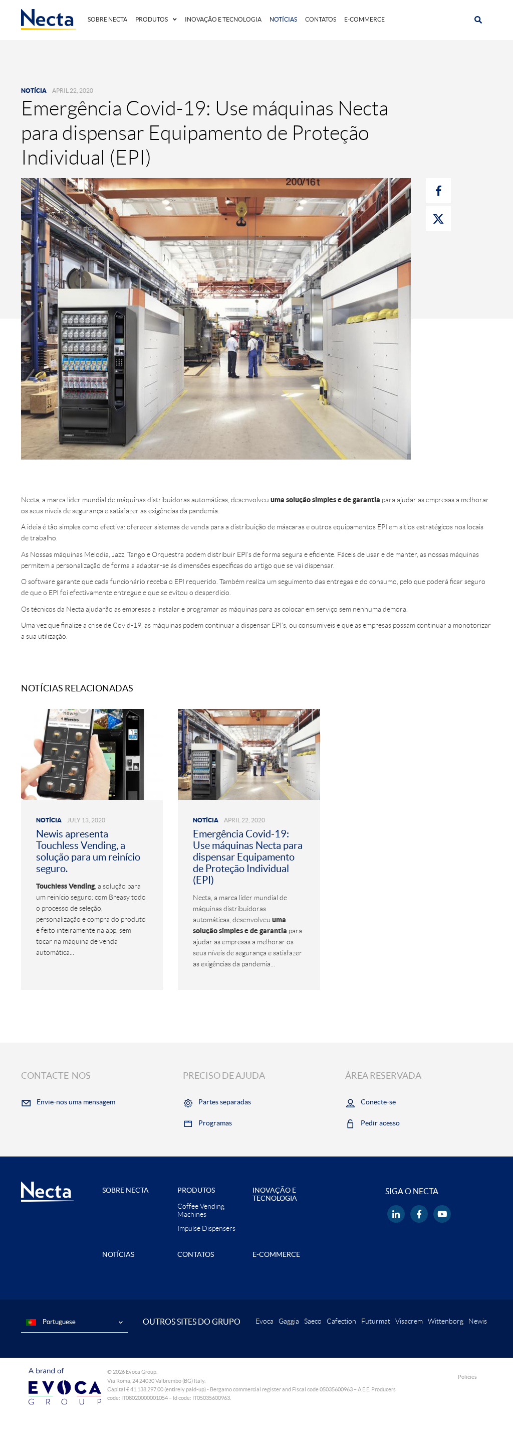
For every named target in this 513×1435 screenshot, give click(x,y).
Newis (477, 1321)
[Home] (48, 19)
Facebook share (438, 190)
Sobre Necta (107, 19)
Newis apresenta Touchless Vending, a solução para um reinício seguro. (88, 851)
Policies (467, 1377)
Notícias (283, 19)
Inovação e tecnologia (223, 19)
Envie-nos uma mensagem (76, 1102)
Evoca (264, 1321)
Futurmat (375, 1321)
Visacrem (409, 1321)
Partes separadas (224, 1102)
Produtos (151, 19)
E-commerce (364, 19)
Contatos (320, 19)
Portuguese (58, 1322)
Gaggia (289, 1321)
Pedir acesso (380, 1123)
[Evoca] (65, 1386)
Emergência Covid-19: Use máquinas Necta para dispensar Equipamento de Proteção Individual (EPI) (248, 857)
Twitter (438, 218)
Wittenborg (445, 1321)
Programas (215, 1123)
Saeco (313, 1321)
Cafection (341, 1321)
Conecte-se (378, 1102)
